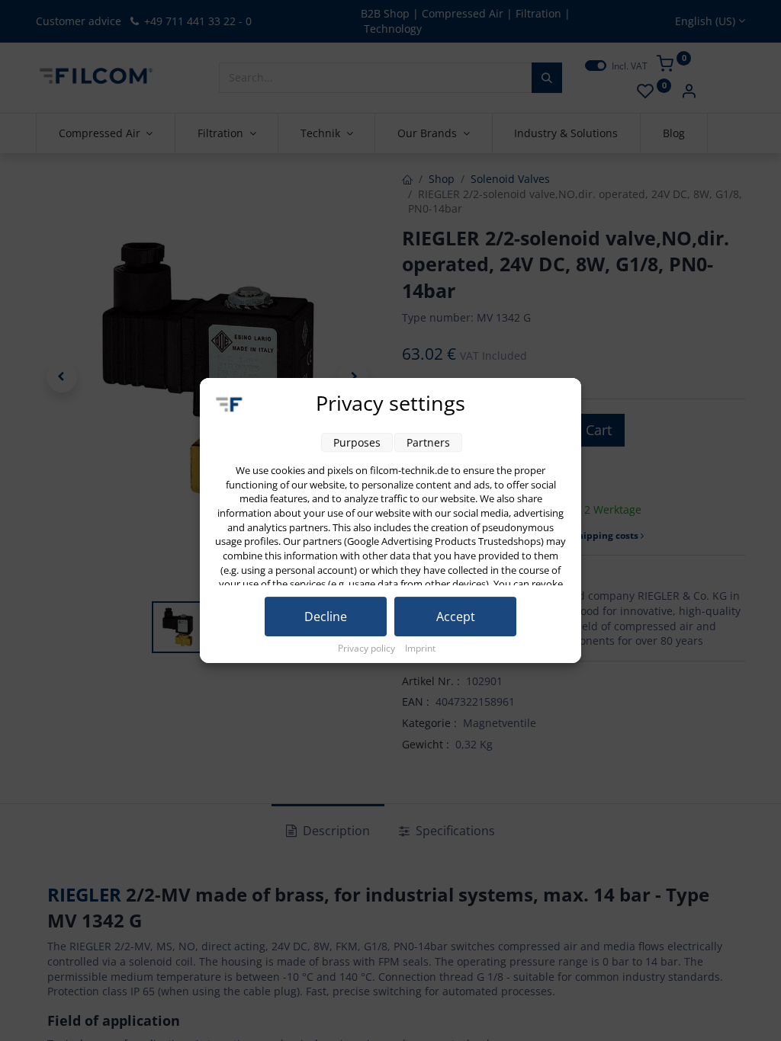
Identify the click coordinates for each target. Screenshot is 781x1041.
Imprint (420, 648)
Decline (325, 616)
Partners (428, 442)
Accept (455, 616)
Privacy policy (367, 648)
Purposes (357, 442)
